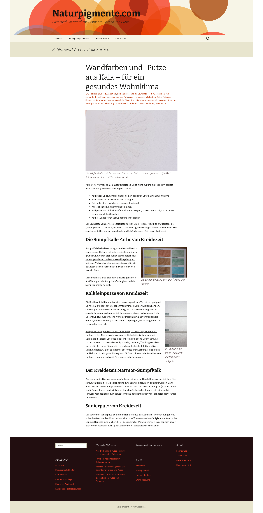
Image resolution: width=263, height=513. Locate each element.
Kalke (159, 97)
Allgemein (111, 93)
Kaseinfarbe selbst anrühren (68, 488)
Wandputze (161, 103)
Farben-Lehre (102, 38)
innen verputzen (136, 97)
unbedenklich (133, 103)
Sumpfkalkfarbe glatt (107, 103)
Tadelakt (122, 103)
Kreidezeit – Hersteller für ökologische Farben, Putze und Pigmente (111, 477)
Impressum (120, 38)
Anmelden (140, 465)
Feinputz (104, 97)
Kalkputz (167, 97)
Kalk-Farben (150, 97)
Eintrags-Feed (142, 470)
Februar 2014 (182, 450)
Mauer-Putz (130, 100)
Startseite (57, 38)
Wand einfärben (147, 103)
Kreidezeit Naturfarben (96, 100)
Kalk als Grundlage (139, 93)
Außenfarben (159, 93)
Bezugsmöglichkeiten (79, 38)
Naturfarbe (141, 100)
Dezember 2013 (183, 460)
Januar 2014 (181, 455)
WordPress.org (143, 479)
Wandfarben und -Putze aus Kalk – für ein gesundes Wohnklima (126, 77)
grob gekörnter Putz (118, 97)
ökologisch (152, 100)
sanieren (163, 100)
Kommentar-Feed (144, 475)
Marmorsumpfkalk (116, 100)
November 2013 (183, 465)
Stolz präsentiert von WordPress (132, 506)
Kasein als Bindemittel (65, 484)
